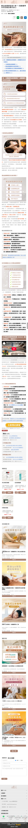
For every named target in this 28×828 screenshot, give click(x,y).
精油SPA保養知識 (11, 13)
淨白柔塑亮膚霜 (5, 482)
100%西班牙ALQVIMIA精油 (16, 405)
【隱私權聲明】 (18, 824)
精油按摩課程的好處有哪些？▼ (13, 66)
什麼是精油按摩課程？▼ (11, 64)
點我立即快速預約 (15, 449)
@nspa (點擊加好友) (13, 801)
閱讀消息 (14, 672)
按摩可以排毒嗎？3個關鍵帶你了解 (10, 624)
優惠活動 (5, 671)
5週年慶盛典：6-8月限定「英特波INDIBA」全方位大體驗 (13, 738)
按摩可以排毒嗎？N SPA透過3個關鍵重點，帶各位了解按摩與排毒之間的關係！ (14, 628)
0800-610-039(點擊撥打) (18, 459)
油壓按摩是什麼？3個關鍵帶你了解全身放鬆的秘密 (13, 552)
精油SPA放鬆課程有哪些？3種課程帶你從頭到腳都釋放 (13, 588)
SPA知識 (5, 13)
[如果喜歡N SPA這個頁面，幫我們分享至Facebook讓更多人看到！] (25, 17)
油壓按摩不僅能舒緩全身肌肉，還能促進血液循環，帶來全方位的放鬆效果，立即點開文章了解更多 (14, 555)
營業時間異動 (6, 707)
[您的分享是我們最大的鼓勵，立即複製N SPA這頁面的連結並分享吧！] (21, 17)
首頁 (2, 13)
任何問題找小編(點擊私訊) (15, 437)
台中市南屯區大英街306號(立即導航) (14, 445)
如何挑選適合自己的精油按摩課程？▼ (15, 68)
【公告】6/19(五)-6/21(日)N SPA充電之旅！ (12, 701)
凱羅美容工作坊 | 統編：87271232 (14, 821)
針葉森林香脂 (5, 507)
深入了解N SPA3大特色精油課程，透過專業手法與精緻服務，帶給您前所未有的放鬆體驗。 (14, 592)
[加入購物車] (3, 492)
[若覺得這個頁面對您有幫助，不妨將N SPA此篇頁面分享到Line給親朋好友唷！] (18, 17)
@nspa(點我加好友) (13, 435)
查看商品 (9, 492)
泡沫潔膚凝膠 (18, 482)
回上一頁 (14, 751)
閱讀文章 (14, 559)
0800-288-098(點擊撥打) (18, 447)
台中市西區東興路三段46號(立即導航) (14, 457)
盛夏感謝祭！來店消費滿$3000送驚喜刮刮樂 (12, 666)
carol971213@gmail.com (12, 804)
